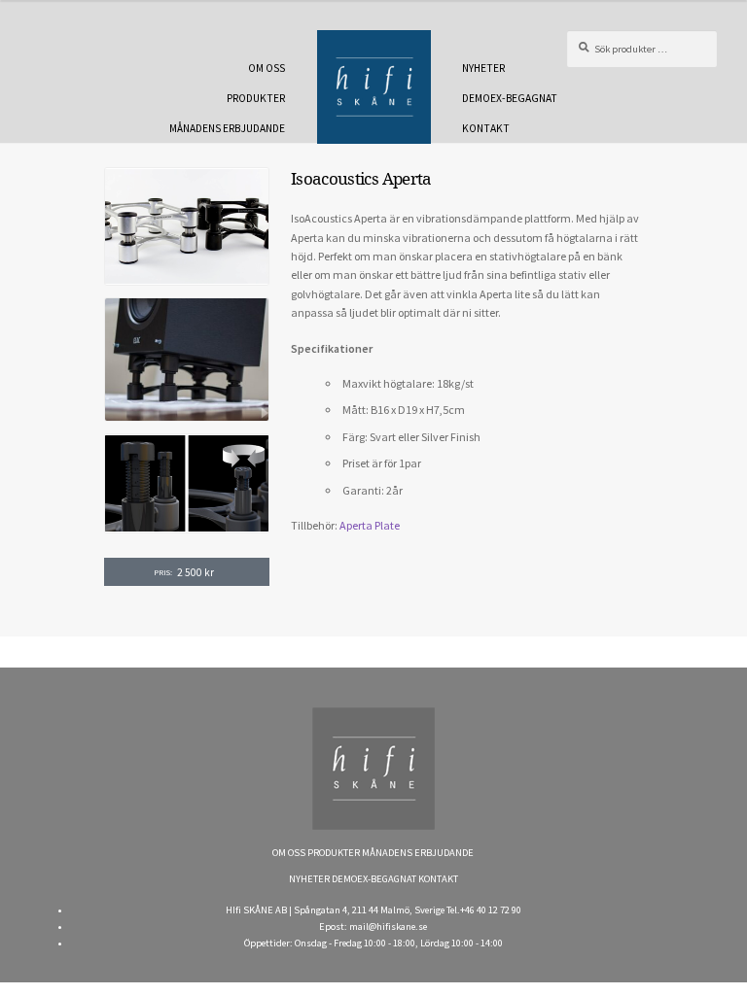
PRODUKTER (256, 98)
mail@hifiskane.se (388, 926)
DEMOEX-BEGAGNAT (509, 98)
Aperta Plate (369, 525)
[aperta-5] (186, 359)
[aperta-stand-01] (186, 226)
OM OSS (266, 68)
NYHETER (483, 68)
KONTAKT (486, 128)
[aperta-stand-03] (186, 483)
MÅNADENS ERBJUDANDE (227, 128)
